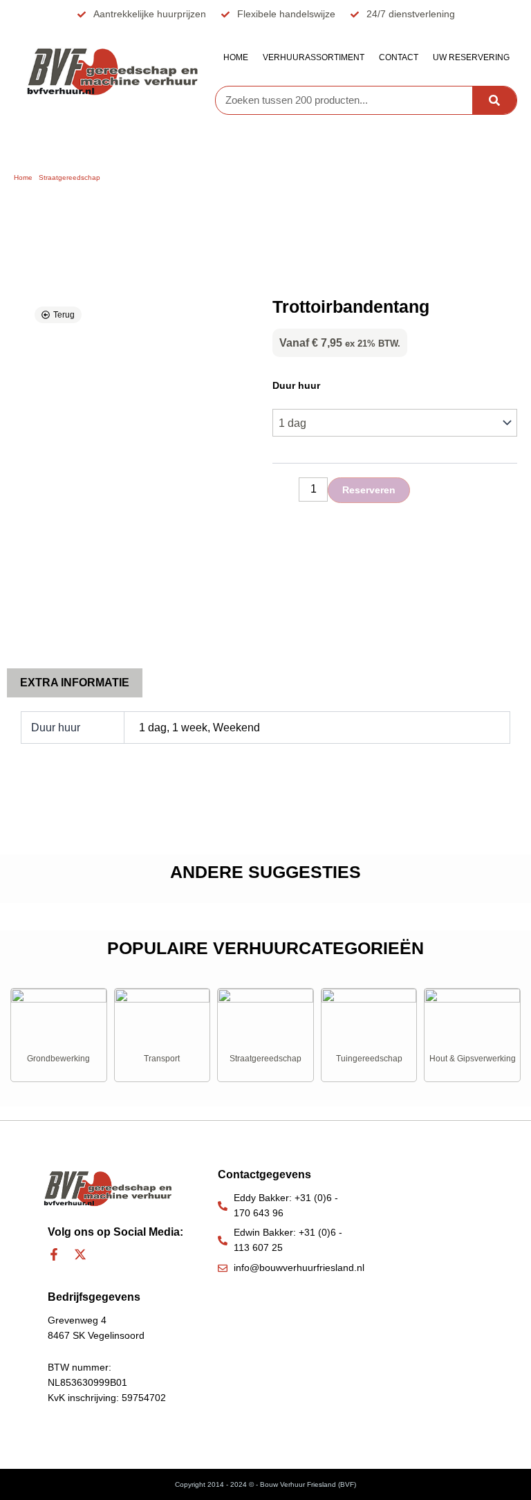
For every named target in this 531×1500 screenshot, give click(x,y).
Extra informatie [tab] (74, 682)
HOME (235, 57)
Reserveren (368, 489)
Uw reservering (471, 57)
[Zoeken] (494, 100)
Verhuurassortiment (313, 57)
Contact (398, 57)
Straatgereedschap (69, 177)
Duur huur (296, 385)
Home (23, 177)
